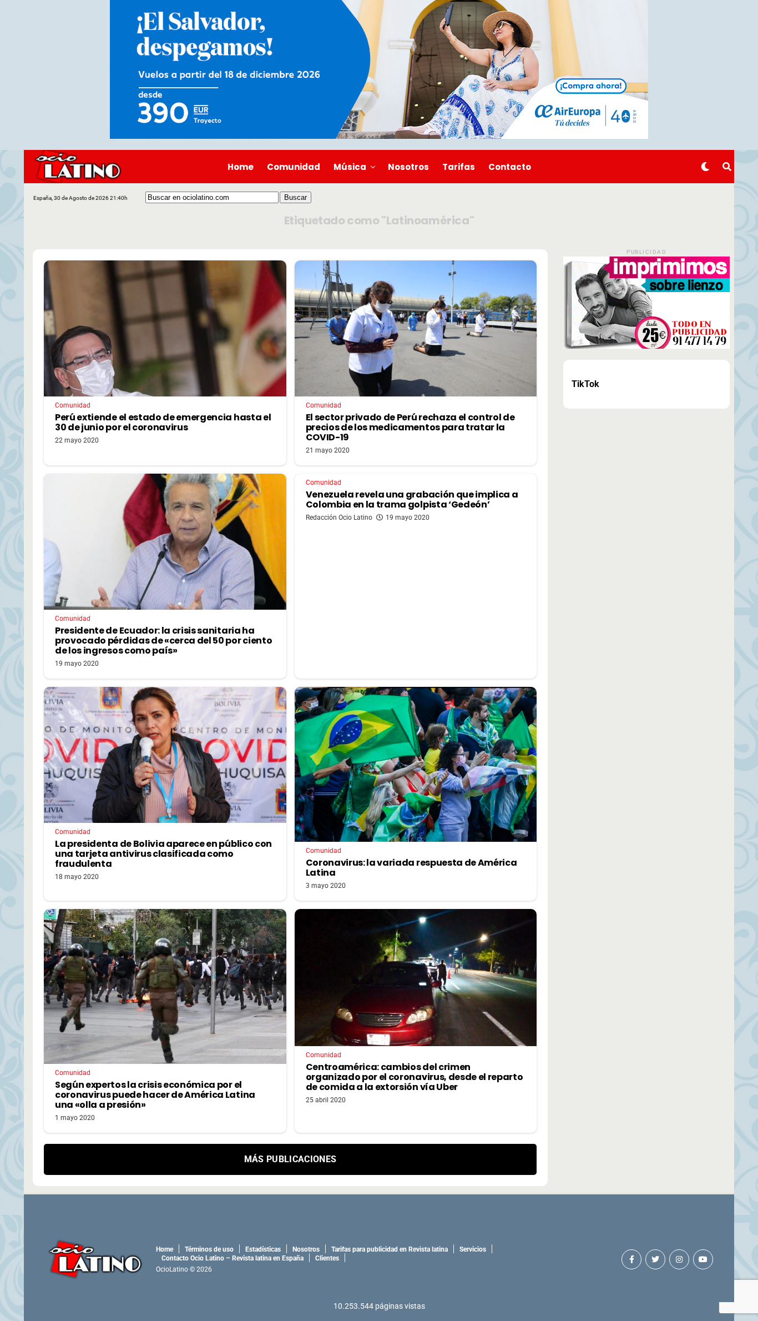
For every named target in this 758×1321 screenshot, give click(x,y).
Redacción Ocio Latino (339, 517)
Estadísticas (263, 1249)
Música (349, 167)
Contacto (509, 167)
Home (241, 167)
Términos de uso (209, 1249)
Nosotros (408, 167)
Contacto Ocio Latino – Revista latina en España (232, 1258)
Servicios (472, 1249)
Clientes (327, 1258)
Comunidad (293, 167)
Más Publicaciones (290, 1159)
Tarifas (458, 167)
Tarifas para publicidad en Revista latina (389, 1249)
